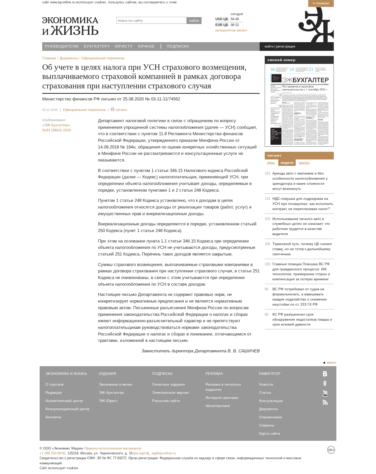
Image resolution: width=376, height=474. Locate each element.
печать (121, 110)
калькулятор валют (231, 30)
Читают (274, 155)
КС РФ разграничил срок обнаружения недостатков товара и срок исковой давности (302, 319)
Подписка (178, 46)
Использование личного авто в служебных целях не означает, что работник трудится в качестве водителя (301, 226)
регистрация (285, 46)
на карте (141, 453)
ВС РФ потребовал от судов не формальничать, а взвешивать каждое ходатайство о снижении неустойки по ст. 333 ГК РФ (299, 296)
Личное (146, 46)
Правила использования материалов (112, 448)
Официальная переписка (84, 110)
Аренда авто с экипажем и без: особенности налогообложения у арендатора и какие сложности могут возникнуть (300, 181)
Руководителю (62, 46)
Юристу (124, 46)
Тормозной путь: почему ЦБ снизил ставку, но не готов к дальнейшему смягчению (302, 249)
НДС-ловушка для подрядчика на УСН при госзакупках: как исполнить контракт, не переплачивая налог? (302, 203)
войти (269, 46)
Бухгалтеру (97, 46)
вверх (331, 362)
